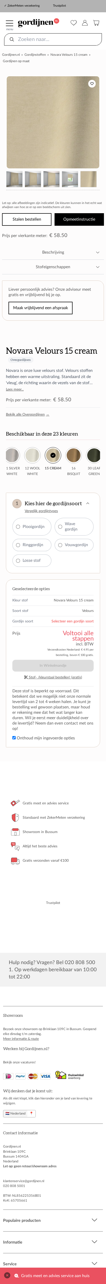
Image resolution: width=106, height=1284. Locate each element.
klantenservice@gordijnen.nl (23, 1181)
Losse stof (32, 560)
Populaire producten (22, 1220)
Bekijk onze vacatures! (19, 1062)
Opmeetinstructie (79, 219)
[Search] (12, 39)
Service (10, 1264)
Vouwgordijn (76, 545)
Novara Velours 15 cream (68, 54)
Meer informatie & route (21, 1038)
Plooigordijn (34, 527)
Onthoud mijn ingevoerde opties (45, 738)
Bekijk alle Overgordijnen (27, 414)
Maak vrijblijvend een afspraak (40, 308)
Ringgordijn (33, 545)
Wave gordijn (71, 526)
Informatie (12, 1242)
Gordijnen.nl (11, 54)
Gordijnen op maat (16, 61)
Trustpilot (59, 5)
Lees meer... (15, 389)
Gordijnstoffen (35, 54)
